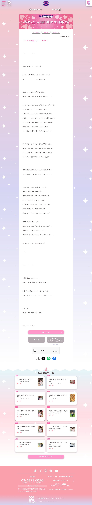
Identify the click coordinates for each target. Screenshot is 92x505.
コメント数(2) (55, 344)
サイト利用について (48, 498)
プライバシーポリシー (59, 498)
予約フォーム (57, 489)
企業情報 (40, 498)
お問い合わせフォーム (60, 480)
